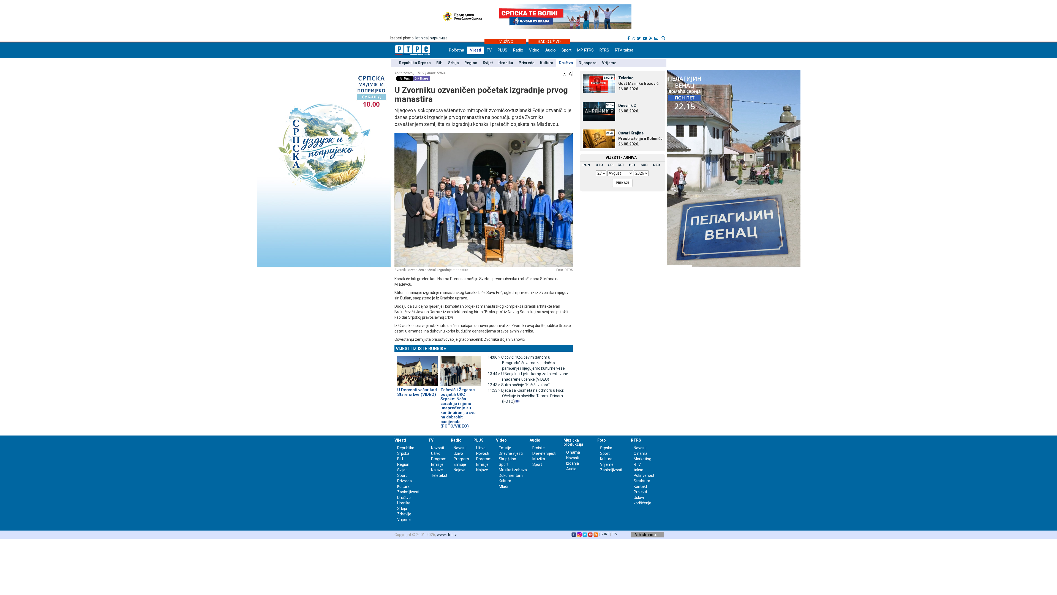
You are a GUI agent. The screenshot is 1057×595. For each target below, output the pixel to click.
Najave (437, 470)
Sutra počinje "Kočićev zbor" (519, 385)
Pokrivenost (644, 475)
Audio (550, 50)
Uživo (435, 453)
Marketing (642, 459)
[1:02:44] (599, 83)
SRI (611, 165)
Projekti (640, 492)
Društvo (566, 63)
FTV (614, 534)
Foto (601, 440)
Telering (626, 78)
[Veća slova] (570, 73)
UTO (599, 165)
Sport (566, 50)
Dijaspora (587, 63)
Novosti (437, 448)
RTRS (604, 50)
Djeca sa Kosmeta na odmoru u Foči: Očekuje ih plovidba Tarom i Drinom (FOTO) (526, 396)
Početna (456, 50)
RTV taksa (624, 50)
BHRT (605, 534)
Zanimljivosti (408, 492)
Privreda (527, 63)
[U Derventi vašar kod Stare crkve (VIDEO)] (417, 369)
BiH (439, 63)
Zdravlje (404, 514)
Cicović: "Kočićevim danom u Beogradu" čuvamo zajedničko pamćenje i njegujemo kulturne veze (526, 362)
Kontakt (640, 486)
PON (586, 165)
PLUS (502, 50)
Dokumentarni (511, 475)
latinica (421, 38)
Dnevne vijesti (511, 453)
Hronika (505, 63)
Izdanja (572, 463)
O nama (573, 452)
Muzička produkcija (573, 442)
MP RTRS (585, 50)
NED (656, 165)
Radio (518, 50)
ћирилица (439, 38)
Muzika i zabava (513, 470)
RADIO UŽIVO (549, 41)
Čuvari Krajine (631, 133)
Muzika (538, 459)
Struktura (642, 481)
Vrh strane (644, 534)
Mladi (503, 486)
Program (438, 459)
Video (534, 50)
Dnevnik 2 (627, 105)
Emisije (437, 464)
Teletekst (439, 475)
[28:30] (599, 138)
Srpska (606, 448)
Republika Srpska (415, 63)
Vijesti (475, 50)
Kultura (546, 63)
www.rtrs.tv (447, 534)
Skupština (507, 459)
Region (470, 63)
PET (632, 165)
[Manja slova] (564, 73)
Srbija (453, 63)
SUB (644, 165)
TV (489, 50)
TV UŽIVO (505, 41)
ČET (621, 165)
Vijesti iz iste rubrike (421, 348)
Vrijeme (609, 63)
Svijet (488, 63)
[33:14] (599, 111)
